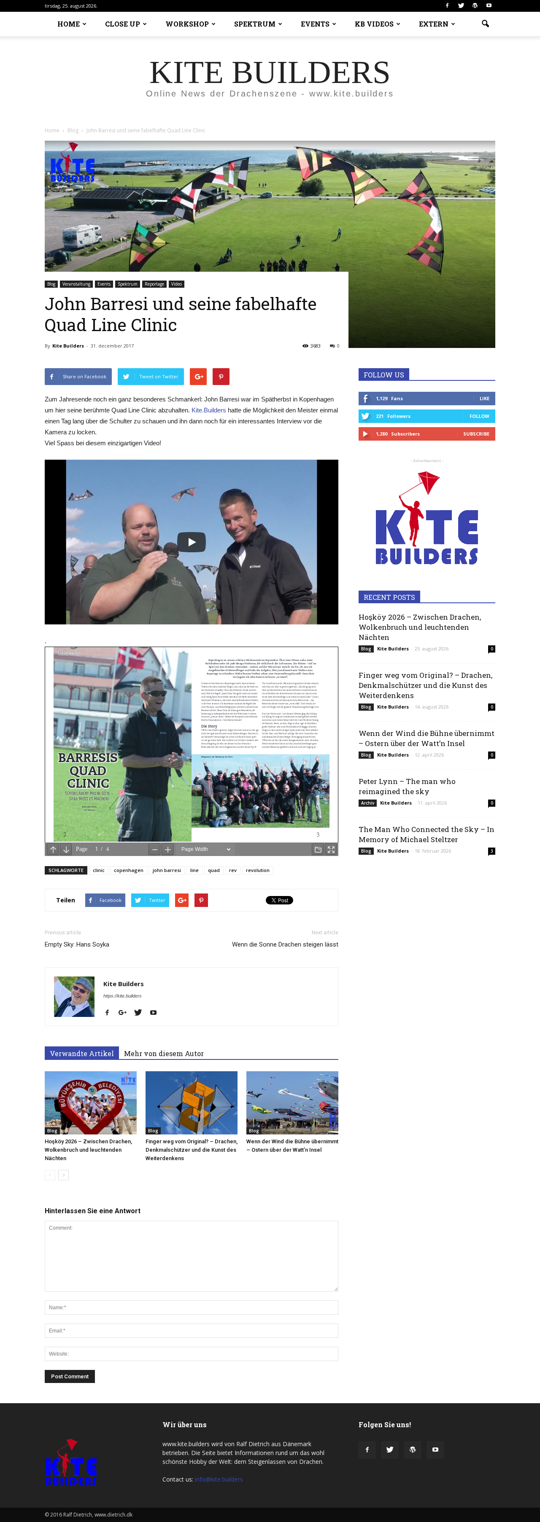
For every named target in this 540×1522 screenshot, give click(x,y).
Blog (51, 284)
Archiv (367, 803)
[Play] (191, 542)
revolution (258, 870)
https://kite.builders (122, 995)
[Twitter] (461, 6)
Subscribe (476, 434)
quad (214, 870)
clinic (99, 870)
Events (104, 284)
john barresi (167, 870)
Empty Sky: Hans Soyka (77, 944)
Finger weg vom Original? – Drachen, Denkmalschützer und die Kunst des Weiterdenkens (192, 1149)
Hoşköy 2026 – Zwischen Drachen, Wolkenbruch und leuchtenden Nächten (88, 1149)
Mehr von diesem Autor (164, 1053)
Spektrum (128, 284)
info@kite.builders (219, 1479)
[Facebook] (447, 6)
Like (484, 398)
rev (233, 870)
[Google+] (126, 1013)
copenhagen (128, 870)
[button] (485, 24)
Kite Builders (68, 345)
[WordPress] (475, 6)
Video (176, 284)
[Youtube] (489, 6)
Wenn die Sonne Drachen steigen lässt (285, 944)
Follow (479, 416)
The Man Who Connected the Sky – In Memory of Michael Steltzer (426, 834)
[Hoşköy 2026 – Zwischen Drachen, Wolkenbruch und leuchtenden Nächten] (91, 1102)
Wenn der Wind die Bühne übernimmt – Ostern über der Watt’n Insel (426, 738)
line (194, 870)
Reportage (154, 284)
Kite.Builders (209, 410)
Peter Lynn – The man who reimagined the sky (407, 786)
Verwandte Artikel (82, 1053)
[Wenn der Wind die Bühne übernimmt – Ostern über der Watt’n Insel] (292, 1102)
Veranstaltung (76, 284)
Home (52, 130)
